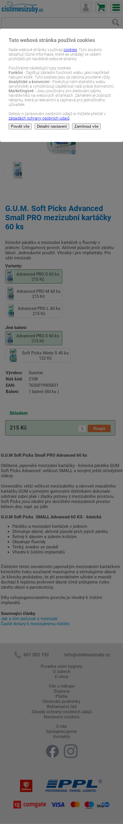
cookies (70, 49)
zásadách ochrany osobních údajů (39, 118)
